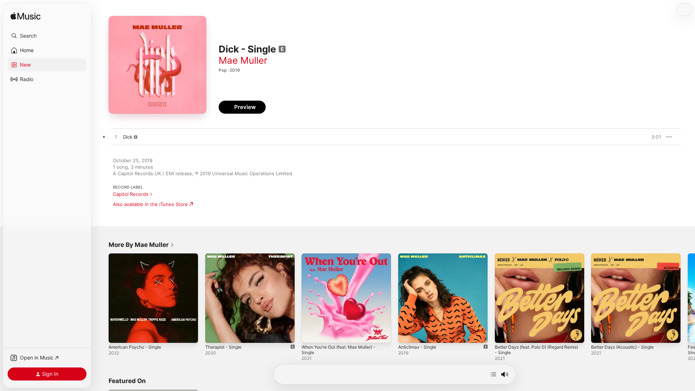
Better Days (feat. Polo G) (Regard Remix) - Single (533, 259)
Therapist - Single (225, 256)
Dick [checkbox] (127, 137)
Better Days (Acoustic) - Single (626, 256)
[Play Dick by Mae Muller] (116, 137)
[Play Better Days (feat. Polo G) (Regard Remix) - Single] (503, 333)
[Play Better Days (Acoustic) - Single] (600, 333)
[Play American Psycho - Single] (117, 333)
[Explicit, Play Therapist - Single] (214, 333)
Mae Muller (243, 60)
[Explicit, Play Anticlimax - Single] (407, 333)
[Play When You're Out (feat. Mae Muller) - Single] (310, 333)
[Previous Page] (101, 298)
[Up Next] (493, 374)
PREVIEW (653, 137)
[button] (47, 36)
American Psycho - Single (137, 256)
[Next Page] (688, 298)
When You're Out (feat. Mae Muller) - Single (344, 259)
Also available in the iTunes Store (150, 204)
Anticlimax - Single (419, 256)
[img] (25, 16)
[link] (141, 245)
